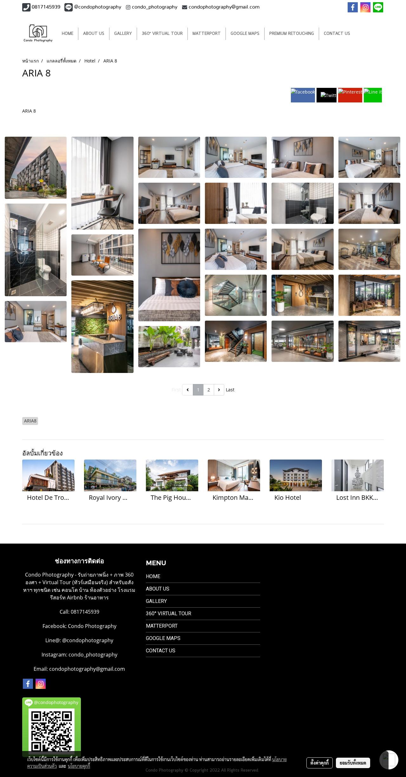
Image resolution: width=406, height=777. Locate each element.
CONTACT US (337, 34)
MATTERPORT (207, 34)
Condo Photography (92, 626)
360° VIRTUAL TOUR (162, 34)
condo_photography (93, 654)
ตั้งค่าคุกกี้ (320, 763)
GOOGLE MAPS (245, 34)
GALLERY (123, 34)
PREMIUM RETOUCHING (291, 34)
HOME (67, 34)
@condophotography (87, 640)
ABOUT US (93, 34)
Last (230, 390)
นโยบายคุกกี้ (79, 766)
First (176, 390)
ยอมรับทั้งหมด (353, 763)
